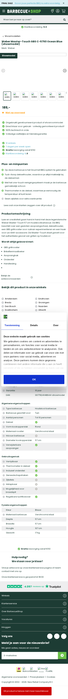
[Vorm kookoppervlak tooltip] (4, 427)
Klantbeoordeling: (35, 26)
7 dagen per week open (18, 146)
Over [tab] (56, 325)
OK (34, 379)
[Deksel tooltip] (4, 422)
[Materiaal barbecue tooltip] (4, 514)
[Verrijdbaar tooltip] (4, 461)
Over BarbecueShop (12, 611)
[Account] (57, 11)
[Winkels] (52, 11)
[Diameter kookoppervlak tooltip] (4, 440)
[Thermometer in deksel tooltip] (4, 466)
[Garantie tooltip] (4, 390)
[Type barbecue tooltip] (4, 408)
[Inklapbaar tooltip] (4, 484)
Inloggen (6, 627)
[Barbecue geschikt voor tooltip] (4, 413)
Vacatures (7, 619)
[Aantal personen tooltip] (4, 417)
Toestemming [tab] (12, 325)
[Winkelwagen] (63, 10)
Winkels (5, 595)
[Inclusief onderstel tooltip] (4, 470)
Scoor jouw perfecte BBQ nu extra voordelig (37, 3)
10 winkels (11, 143)
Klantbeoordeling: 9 (16, 153)
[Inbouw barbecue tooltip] (4, 436)
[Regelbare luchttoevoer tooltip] (4, 496)
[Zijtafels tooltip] (4, 480)
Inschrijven (62, 655)
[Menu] (4, 11)
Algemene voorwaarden (14, 676)
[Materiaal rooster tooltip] (4, 431)
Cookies (51, 676)
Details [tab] (34, 325)
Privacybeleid (37, 676)
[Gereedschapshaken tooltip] (4, 475)
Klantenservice (9, 603)
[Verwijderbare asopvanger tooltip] (4, 445)
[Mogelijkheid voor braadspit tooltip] (4, 489)
